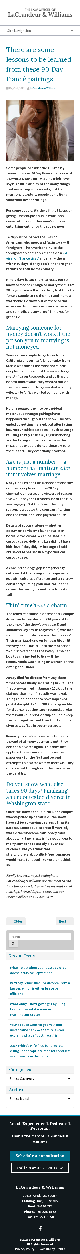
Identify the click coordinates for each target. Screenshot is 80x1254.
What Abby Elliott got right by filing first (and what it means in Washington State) (37, 1009)
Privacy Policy (24, 1249)
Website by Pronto (52, 1249)
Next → (64, 921)
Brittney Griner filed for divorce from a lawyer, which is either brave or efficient (40, 988)
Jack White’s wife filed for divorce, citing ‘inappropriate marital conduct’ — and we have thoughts (40, 1050)
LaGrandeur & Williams (43, 88)
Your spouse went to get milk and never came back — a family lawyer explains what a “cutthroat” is (37, 1029)
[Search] (13, 943)
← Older (16, 921)
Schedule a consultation (40, 1155)
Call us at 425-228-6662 (40, 1167)
